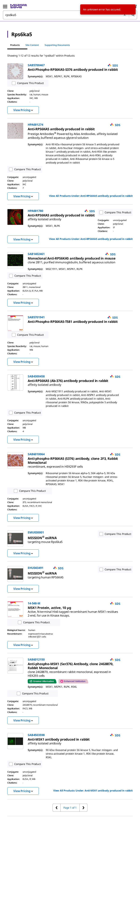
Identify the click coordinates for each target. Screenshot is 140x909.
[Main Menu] (5, 6)
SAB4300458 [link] (36, 376)
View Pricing (21, 110)
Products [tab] (15, 45)
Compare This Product (30, 83)
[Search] (133, 15)
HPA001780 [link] (35, 211)
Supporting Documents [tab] (57, 45)
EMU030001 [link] (36, 532)
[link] (73, 69)
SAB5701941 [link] (36, 317)
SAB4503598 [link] (36, 735)
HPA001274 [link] (35, 125)
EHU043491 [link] (35, 568)
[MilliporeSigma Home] (18, 6)
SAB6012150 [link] (36, 659)
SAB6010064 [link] (36, 454)
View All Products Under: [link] (91, 196)
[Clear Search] (125, 15)
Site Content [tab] (32, 45)
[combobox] (70, 15)
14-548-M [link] (34, 603)
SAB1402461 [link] (36, 254)
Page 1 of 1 (70, 807)
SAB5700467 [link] (36, 65)
